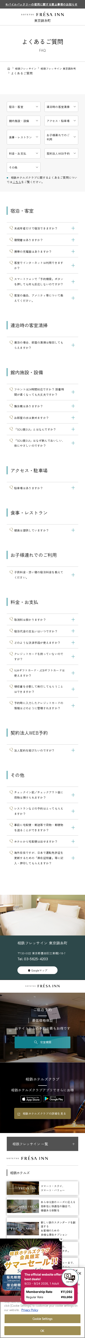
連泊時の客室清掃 (58, 107)
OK (42, 1331)
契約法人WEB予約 (58, 153)
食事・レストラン (20, 137)
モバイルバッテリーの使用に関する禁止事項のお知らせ (41, 4)
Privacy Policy (29, 1310)
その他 (13, 167)
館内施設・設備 (19, 121)
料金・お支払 (17, 153)
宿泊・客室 (16, 107)
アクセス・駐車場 (58, 121)
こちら (17, 182)
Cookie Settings (42, 1319)
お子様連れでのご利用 (58, 137)
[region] (42, 1302)
